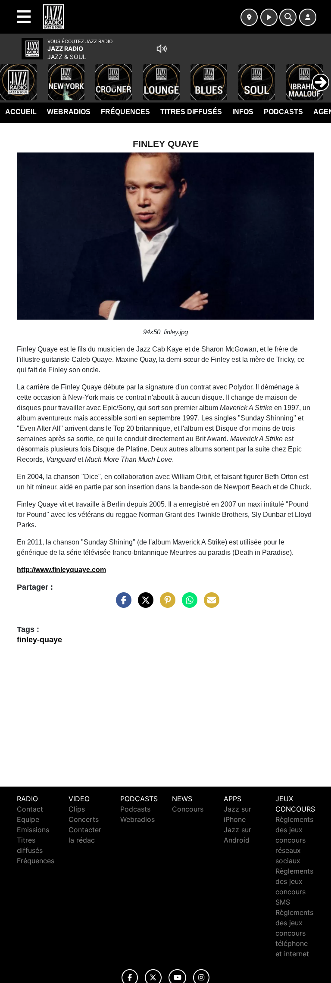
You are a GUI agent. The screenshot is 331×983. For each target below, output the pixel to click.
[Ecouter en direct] (269, 17)
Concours (187, 809)
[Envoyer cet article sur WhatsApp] (187, 604)
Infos (242, 111)
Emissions (33, 829)
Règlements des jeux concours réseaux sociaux (294, 840)
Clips (77, 809)
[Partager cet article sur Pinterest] (165, 604)
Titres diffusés (191, 111)
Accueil (21, 111)
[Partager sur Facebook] (121, 604)
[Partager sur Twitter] (143, 604)
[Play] (11, 76)
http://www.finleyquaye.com (61, 569)
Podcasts (283, 111)
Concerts (84, 819)
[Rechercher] (288, 17)
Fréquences (125, 111)
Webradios (69, 111)
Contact (30, 809)
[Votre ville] (249, 17)
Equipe (28, 819)
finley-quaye (39, 639)
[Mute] (161, 48)
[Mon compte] (307, 17)
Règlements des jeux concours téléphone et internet (294, 933)
